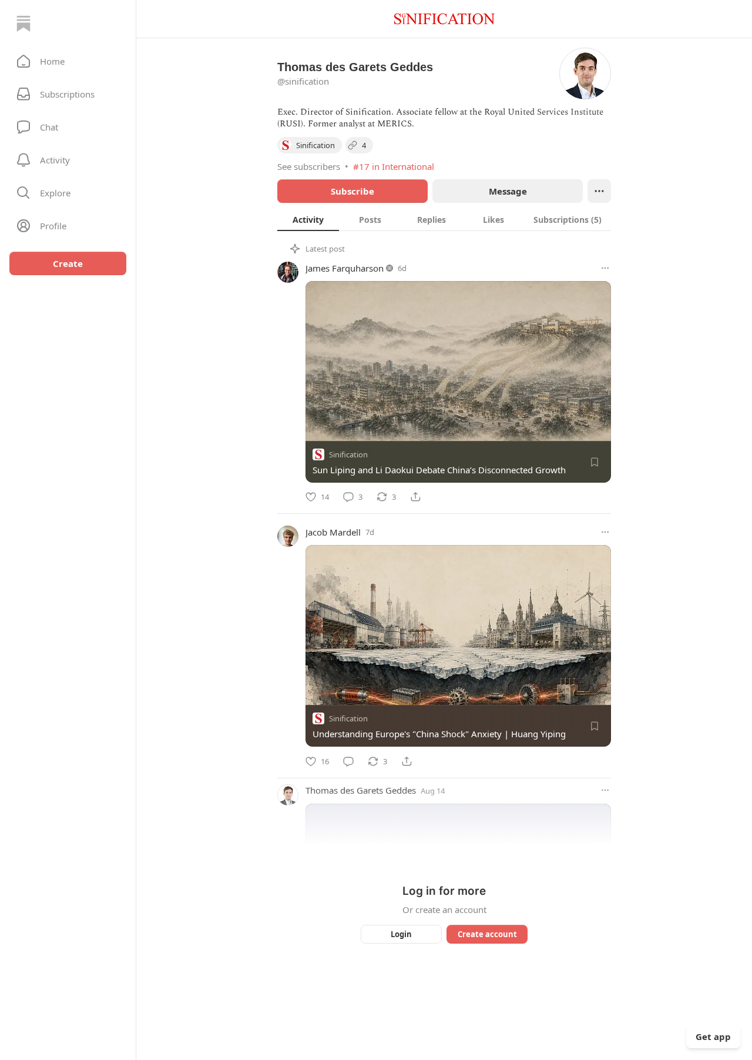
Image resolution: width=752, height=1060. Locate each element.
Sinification (348, 454)
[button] (67, 61)
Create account (487, 934)
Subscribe (352, 191)
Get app (713, 1036)
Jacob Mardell (333, 532)
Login (401, 934)
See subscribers (308, 166)
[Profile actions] (599, 191)
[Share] (415, 496)
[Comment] (348, 761)
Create (68, 263)
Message (508, 191)
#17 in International (393, 166)
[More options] (605, 268)
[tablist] (444, 219)
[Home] (23, 23)
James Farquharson (345, 268)
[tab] (308, 219)
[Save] (594, 462)
